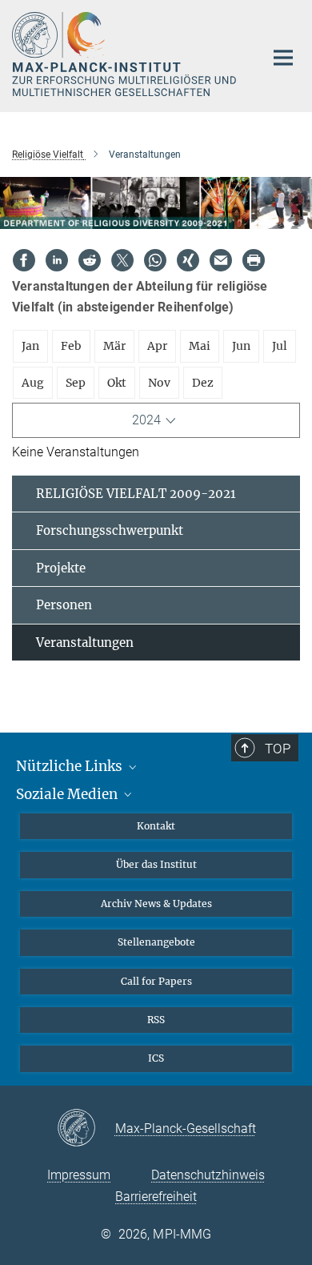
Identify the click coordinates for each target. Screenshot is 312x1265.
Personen (64, 604)
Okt (116, 382)
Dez (203, 382)
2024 (146, 420)
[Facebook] (24, 260)
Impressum (78, 1175)
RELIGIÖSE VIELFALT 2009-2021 (136, 493)
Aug (33, 382)
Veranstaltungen (85, 642)
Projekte (61, 568)
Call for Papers (156, 981)
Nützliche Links (71, 766)
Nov (159, 382)
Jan (30, 346)
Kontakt (156, 826)
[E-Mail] (221, 260)
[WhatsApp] (155, 260)
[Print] (254, 260)
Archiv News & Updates (156, 904)
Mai (199, 346)
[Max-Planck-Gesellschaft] (86, 1129)
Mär (114, 346)
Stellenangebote (156, 942)
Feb (71, 346)
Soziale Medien (68, 794)
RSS (156, 1020)
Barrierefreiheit (156, 1196)
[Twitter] (122, 260)
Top (277, 749)
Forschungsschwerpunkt (109, 530)
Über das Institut (156, 864)
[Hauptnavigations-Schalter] (283, 58)
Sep (76, 382)
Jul (279, 346)
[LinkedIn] (57, 260)
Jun (241, 346)
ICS (156, 1058)
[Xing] (188, 260)
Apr (157, 346)
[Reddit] (90, 260)
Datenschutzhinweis (208, 1175)
